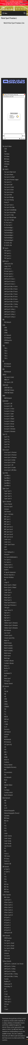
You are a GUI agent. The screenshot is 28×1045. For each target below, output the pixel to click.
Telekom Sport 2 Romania (11, 625)
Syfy (5, 805)
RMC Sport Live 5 (8, 527)
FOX (5, 749)
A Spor (6, 994)
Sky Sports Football (9, 177)
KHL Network (7, 630)
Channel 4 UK (7, 864)
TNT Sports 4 (7, 258)
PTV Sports (7, 681)
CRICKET (4, 374)
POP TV (6, 722)
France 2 (6, 853)
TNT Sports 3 (7, 256)
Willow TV (6, 380)
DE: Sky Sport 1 (8, 222)
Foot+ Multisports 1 (9, 552)
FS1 (5, 711)
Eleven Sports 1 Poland (10, 585)
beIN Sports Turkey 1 (9, 309)
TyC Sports (7, 956)
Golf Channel (7, 511)
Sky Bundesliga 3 (8, 232)
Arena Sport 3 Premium (10, 457)
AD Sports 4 (7, 925)
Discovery (6, 729)
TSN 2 (5, 351)
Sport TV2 (6, 439)
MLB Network (7, 372)
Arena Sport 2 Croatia (10, 467)
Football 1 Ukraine (9, 661)
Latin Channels (6, 935)
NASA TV (6, 760)
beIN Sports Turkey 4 (9, 317)
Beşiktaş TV (7, 981)
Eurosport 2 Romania (9, 431)
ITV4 (5, 831)
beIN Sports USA (8, 264)
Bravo (5, 780)
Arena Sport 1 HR (8, 465)
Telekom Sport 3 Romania (11, 628)
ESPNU (5, 333)
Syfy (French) (7, 846)
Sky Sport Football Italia (10, 210)
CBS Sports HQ (8, 744)
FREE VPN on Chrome (24, 3)
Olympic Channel (8, 683)
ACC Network (7, 335)
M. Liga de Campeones (10, 572)
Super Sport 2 (8, 493)
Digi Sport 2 (7, 615)
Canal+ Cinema (8, 836)
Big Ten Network (8, 795)
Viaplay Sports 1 (8, 565)
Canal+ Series (7, 838)
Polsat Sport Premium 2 (10, 605)
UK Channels (6, 866)
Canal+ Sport (7, 590)
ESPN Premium (8, 938)
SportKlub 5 (7, 485)
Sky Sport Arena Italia (9, 212)
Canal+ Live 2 (7, 539)
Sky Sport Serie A (8, 205)
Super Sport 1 (8, 491)
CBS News (6, 164)
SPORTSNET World (8, 393)
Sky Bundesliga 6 (8, 240)
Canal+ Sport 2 (8, 592)
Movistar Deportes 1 (9, 575)
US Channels (6, 686)
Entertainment (6, 798)
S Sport (6, 1009)
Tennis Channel (8, 504)
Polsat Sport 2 (8, 597)
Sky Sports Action (9, 189)
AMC (5, 782)
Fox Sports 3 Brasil (9, 948)
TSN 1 (5, 348)
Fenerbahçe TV (8, 986)
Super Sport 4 (8, 498)
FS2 (5, 714)
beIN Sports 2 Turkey (9, 966)
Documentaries (8, 772)
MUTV (5, 676)
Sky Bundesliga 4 (8, 235)
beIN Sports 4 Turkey (9, 971)
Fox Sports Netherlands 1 (11, 557)
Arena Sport (6, 450)
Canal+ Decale (7, 843)
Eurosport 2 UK (8, 406)
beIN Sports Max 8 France (11, 296)
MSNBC (6, 166)
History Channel (8, 765)
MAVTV (6, 737)
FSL (3, 7)
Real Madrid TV (8, 673)
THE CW (6, 691)
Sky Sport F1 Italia (9, 215)
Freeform (6, 762)
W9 (5, 851)
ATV (5, 989)
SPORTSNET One (8, 388)
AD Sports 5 (7, 927)
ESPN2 (5, 330)
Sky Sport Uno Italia (9, 207)
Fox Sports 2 (7, 562)
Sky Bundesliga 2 (8, 230)
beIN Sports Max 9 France (11, 299)
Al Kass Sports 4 (8, 910)
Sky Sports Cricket (9, 187)
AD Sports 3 (7, 922)
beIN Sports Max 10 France (11, 301)
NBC (5, 694)
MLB (3, 369)
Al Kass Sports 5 (8, 912)
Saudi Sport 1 (7, 900)
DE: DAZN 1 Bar (8, 243)
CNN (5, 151)
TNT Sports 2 (7, 253)
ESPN (5, 149)
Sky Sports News (7, 146)
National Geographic (9, 810)
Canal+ (6, 833)
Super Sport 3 (8, 496)
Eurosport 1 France (9, 408)
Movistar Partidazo (9, 577)
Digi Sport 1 (7, 613)
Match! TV (6, 640)
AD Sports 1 (7, 917)
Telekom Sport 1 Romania (11, 623)
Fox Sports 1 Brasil (9, 943)
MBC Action (7, 897)
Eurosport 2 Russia (9, 426)
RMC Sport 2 (7, 519)
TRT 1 (5, 1007)
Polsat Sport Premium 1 (10, 602)
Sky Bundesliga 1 (8, 227)
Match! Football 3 (8, 650)
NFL (3, 361)
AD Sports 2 (7, 920)
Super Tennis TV (8, 610)
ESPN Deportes (8, 340)
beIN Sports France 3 (9, 284)
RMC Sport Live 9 (8, 537)
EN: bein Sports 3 (8, 276)
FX (4, 689)
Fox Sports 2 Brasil (9, 946)
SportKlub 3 (7, 480)
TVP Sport (6, 607)
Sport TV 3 (7, 442)
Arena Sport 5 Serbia (9, 462)
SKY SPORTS (6, 169)
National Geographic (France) (11, 813)
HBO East (6, 719)
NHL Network (7, 322)
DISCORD (8, 1)
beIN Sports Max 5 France (11, 289)
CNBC (5, 754)
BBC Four (6, 889)
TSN (4, 346)
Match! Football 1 (8, 645)
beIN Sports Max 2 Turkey (11, 306)
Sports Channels (7, 501)
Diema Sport (7, 678)
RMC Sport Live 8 (8, 534)
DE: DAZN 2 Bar (8, 245)
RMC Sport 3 (7, 522)
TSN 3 (5, 353)
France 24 (6, 861)
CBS (5, 747)
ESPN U (6, 704)
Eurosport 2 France (9, 411)
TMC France (7, 856)
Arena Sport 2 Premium (10, 455)
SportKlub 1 (7, 475)
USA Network (7, 777)
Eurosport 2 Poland (9, 421)
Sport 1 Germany (8, 514)
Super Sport (6, 488)
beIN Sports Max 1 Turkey (11, 304)
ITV (5, 823)
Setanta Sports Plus (9, 638)
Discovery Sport (8, 506)
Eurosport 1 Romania (9, 429)
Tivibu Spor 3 (7, 1001)
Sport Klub (5, 473)
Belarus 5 (6, 666)
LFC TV (5, 671)
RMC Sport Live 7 (8, 532)
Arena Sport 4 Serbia (9, 460)
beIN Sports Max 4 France (11, 286)
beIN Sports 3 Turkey (9, 969)
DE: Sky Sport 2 (8, 225)
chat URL (24, 1)
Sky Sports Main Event (10, 172)
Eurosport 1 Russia (9, 424)
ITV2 (5, 826)
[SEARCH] (25, 13)
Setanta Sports (8, 635)
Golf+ (5, 547)
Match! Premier (8, 643)
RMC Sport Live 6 (8, 529)
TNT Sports (5, 248)
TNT (5, 709)
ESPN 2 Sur (7, 951)
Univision (6, 509)
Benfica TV (7, 668)
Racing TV (6, 202)
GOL (5, 580)
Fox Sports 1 (7, 559)
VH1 (5, 775)
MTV (5, 770)
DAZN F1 (6, 570)
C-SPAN (6, 724)
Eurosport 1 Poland (9, 419)
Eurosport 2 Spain (9, 416)
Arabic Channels (7, 895)
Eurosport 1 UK (8, 403)
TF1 (5, 848)
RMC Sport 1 (7, 517)
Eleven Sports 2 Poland (10, 587)
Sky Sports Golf (8, 184)
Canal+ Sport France (9, 544)
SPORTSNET (5, 385)
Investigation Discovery (10, 767)
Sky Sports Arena (8, 192)
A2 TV (5, 991)
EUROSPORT (5, 401)
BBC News (6, 159)
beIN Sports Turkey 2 (9, 312)
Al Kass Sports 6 (8, 915)
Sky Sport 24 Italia (9, 220)
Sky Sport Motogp (9, 197)
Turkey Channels (7, 961)
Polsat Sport (7, 595)
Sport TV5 (6, 447)
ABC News (6, 161)
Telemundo (7, 958)
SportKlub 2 (7, 478)
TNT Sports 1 (7, 251)
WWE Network (8, 398)
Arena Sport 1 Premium (10, 452)
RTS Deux (6, 858)
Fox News (6, 156)
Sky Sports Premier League (11, 179)
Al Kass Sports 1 (8, 902)
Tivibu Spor (7, 996)
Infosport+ (7, 554)
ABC (5, 696)
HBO (5, 800)
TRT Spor (6, 1004)
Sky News (6, 154)
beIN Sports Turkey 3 (9, 314)
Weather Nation (8, 785)
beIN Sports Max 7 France (11, 294)
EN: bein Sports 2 (8, 274)
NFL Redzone (7, 366)
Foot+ (5, 549)
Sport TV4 (6, 444)
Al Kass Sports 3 (8, 907)
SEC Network (7, 338)
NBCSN (6, 717)
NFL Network (7, 364)
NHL (4, 319)
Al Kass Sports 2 (8, 905)
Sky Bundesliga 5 (8, 237)
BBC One (6, 821)
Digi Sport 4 (7, 620)
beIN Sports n (7, 269)
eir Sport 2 (7, 871)
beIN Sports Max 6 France (11, 291)
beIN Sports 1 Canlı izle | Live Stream (13, 964)
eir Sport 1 (7, 869)
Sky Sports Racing (9, 200)
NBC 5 (5, 752)
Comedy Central (8, 792)
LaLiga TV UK (7, 266)
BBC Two (6, 887)
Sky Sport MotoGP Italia (10, 217)
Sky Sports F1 (8, 182)
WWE (4, 395)
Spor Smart (7, 633)
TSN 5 (5, 358)
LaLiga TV (6, 582)
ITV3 (5, 828)
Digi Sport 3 (7, 618)
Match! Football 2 (8, 648)
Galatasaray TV (8, 984)
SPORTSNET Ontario (9, 390)
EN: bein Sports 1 (8, 271)
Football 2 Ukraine (9, 663)
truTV (5, 727)
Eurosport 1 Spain (9, 414)
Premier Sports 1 (8, 567)
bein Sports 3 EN (8, 382)
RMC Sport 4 (7, 524)
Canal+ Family (7, 841)
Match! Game (7, 655)
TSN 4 (5, 356)
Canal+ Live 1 (7, 542)
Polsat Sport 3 (8, 600)
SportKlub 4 (7, 483)
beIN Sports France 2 (9, 281)
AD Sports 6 (7, 930)
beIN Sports (6, 261)
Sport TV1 (6, 437)
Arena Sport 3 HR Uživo (10, 470)
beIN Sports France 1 (9, 279)
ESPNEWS (6, 343)
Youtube (6, 979)
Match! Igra (7, 658)
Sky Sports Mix (8, 195)
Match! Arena (7, 653)
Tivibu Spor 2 (7, 999)
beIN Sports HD (8, 933)
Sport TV (5, 434)
